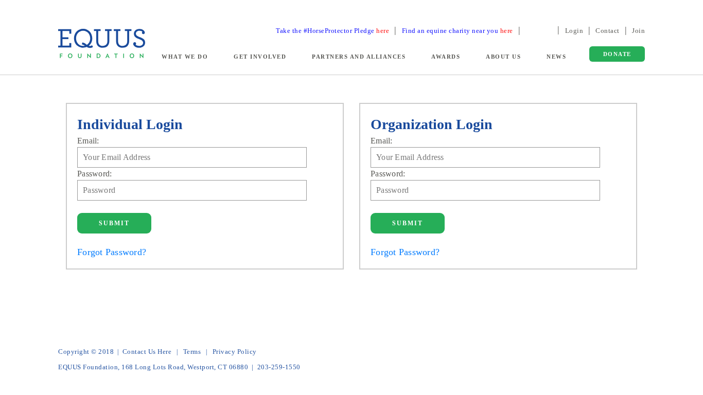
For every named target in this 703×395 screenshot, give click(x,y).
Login (574, 30)
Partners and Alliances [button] (359, 56)
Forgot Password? (111, 252)
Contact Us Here (147, 351)
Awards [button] (445, 56)
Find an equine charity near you (457, 30)
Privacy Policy (235, 351)
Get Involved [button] (260, 56)
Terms (192, 351)
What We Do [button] (185, 56)
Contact (607, 30)
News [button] (556, 56)
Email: (88, 140)
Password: (94, 173)
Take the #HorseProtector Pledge (332, 30)
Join (638, 30)
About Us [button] (503, 56)
